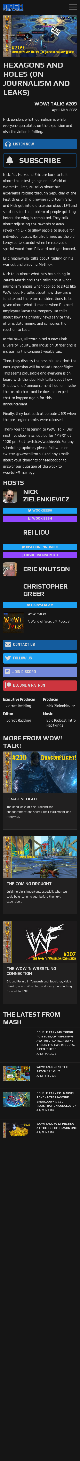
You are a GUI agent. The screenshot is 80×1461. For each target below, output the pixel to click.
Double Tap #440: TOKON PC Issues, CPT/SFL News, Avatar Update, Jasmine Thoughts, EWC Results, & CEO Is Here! (56, 1040)
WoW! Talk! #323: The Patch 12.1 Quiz (52, 1069)
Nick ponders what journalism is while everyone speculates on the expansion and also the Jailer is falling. (37, 126)
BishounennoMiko (42, 547)
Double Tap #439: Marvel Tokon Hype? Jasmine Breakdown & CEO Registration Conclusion (57, 1099)
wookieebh (42, 518)
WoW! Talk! (37, 614)
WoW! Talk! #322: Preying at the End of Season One (57, 1125)
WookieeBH (42, 510)
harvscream (42, 605)
